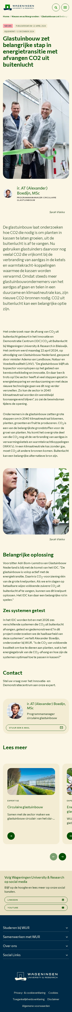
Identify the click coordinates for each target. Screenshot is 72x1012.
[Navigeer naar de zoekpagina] (56, 7)
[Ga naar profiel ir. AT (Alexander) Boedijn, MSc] (8, 193)
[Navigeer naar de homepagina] (18, 7)
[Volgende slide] (62, 856)
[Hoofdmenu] (65, 7)
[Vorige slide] (53, 856)
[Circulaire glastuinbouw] (11, 836)
